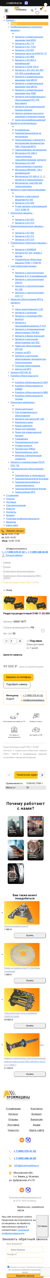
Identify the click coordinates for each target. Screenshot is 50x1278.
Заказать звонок (15, 531)
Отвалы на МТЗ (23, 352)
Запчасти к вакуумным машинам (28, 189)
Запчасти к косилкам (26, 312)
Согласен (42, 1226)
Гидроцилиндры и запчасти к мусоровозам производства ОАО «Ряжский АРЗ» (30, 143)
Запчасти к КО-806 (24, 57)
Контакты (11, 512)
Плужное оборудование (27, 366)
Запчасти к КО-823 (24, 50)
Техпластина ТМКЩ (25, 449)
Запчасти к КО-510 (24, 223)
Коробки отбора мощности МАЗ (31, 392)
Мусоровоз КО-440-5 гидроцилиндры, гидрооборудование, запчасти (30, 156)
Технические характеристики (32, 774)
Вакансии (11, 522)
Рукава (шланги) (23, 445)
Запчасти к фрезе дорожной (29, 336)
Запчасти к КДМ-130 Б (26, 66)
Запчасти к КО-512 (24, 236)
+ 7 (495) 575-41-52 (14, 3)
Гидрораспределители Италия (30, 488)
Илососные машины (22, 213)
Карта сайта (12, 525)
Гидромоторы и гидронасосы (30, 475)
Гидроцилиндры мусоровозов (31, 150)
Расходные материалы (23, 402)
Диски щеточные (24, 409)
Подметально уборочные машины (29, 243)
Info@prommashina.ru (33, 700)
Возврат (10, 515)
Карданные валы (24, 422)
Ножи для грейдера (25, 429)
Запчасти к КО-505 (24, 203)
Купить (30, 935)
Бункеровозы (22, 130)
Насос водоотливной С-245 (29, 309)
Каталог (10, 20)
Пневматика (21, 439)
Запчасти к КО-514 (24, 239)
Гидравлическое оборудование (27, 469)
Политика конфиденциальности (22, 518)
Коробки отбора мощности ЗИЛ (31, 382)
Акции (37, 1124)
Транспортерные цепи (26, 452)
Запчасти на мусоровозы (23, 123)
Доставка (11, 502)
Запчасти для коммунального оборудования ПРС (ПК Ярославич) (30, 100)
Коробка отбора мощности (24, 375)
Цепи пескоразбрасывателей (30, 120)
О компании (12, 495)
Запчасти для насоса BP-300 (29, 419)
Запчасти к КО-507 (24, 219)
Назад (14, 23)
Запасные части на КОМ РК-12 (31, 53)
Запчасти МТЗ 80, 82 (21, 372)
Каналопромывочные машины (27, 226)
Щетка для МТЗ (23, 369)
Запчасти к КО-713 (24, 43)
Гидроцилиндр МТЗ (25, 492)
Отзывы (10, 498)
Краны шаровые (23, 425)
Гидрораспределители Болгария (31, 479)
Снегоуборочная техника (24, 266)
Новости (10, 508)
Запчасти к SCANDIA (25, 249)
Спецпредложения (16, 505)
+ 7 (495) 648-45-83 (25, 1158)
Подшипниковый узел (26, 442)
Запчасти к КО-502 (24, 233)
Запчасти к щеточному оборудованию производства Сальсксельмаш (30, 359)
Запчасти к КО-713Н (25, 47)
